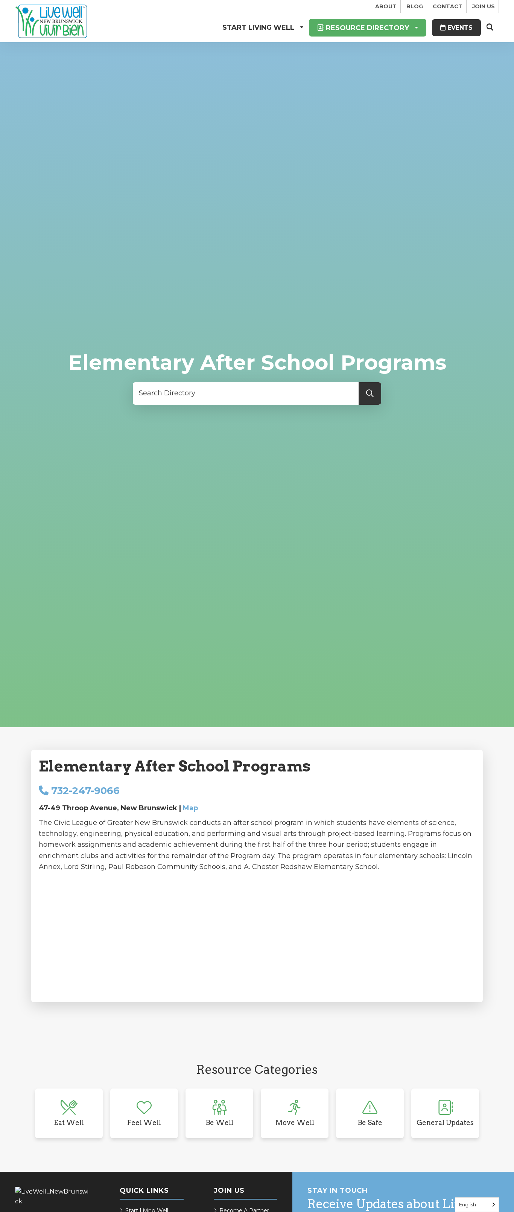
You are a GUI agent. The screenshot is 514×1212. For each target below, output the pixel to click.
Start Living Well (258, 27)
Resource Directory (366, 28)
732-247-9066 (84, 791)
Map (190, 808)
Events (459, 27)
